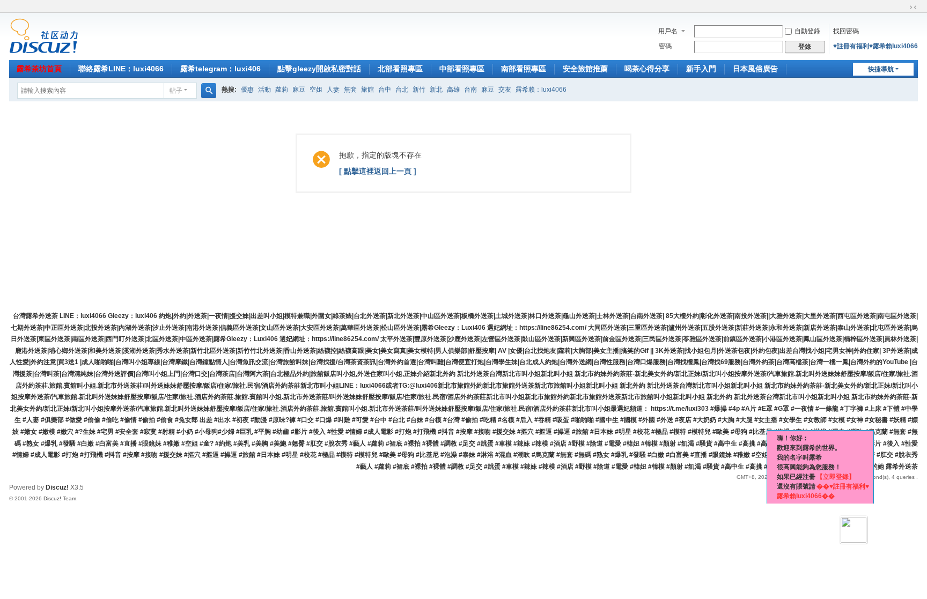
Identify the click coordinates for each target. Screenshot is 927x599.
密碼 (665, 46)
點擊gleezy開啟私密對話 (319, 68)
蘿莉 (281, 89)
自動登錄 (807, 31)
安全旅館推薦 (585, 68)
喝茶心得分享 (647, 68)
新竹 (419, 89)
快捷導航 (881, 69)
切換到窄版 (913, 7)
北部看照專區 (400, 68)
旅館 (367, 89)
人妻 (333, 89)
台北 (401, 89)
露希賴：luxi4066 (541, 89)
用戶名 (668, 31)
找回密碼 (846, 31)
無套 (350, 89)
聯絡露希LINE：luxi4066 (121, 68)
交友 (504, 89)
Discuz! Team (59, 498)
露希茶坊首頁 (39, 68)
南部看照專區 (523, 68)
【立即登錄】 (835, 476)
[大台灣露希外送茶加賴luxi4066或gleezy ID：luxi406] (43, 35)
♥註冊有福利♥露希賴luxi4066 (875, 46)
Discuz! (57, 487)
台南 (470, 89)
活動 (264, 89)
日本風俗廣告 (755, 68)
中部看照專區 (461, 68)
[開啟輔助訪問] (903, 7)
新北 (436, 89)
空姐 (316, 89)
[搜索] (208, 90)
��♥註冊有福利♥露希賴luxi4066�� (823, 491)
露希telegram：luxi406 (220, 68)
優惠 (247, 89)
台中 (384, 89)
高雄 (453, 89)
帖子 (176, 90)
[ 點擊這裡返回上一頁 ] (377, 171)
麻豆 (298, 89)
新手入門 (701, 68)
